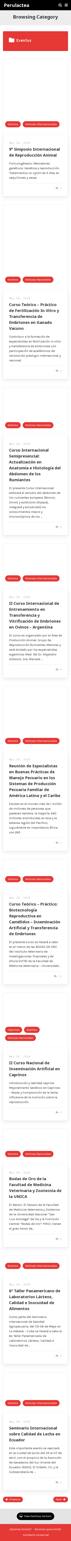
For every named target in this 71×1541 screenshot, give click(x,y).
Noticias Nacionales (38, 279)
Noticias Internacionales (41, 124)
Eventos (13, 124)
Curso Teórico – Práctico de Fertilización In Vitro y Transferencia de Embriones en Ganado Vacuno (34, 316)
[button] (66, 5)
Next (59, 1499)
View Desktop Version (37, 1516)
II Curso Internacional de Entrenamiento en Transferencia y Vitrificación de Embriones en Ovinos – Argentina (35, 615)
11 (59, 976)
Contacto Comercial (36, 1535)
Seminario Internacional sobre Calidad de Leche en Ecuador (34, 1434)
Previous (14, 1499)
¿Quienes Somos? (20, 1529)
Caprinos (14, 1029)
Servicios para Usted (48, 1529)
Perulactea (16, 5)
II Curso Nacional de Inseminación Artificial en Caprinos (34, 1068)
